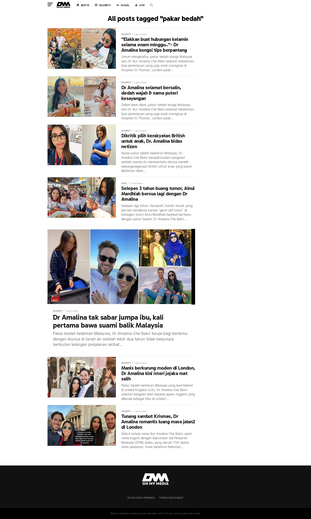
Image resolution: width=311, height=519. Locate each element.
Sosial (125, 5)
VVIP (142, 5)
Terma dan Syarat (171, 497)
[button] (152, 5)
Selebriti (105, 5)
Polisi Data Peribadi (141, 497)
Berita (85, 5)
